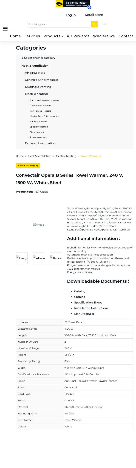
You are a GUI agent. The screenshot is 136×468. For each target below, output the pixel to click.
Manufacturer (84, 313)
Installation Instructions (91, 308)
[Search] (94, 24)
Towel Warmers (91, 156)
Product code (24, 191)
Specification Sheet (88, 302)
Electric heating (66, 156)
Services (32, 36)
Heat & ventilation (39, 156)
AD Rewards (78, 36)
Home (15, 36)
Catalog (79, 291)
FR (104, 24)
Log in (71, 15)
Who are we (104, 36)
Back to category (28, 165)
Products (52, 36)
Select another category (39, 57)
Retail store (94, 15)
